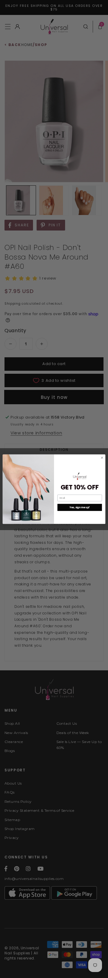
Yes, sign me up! (80, 507)
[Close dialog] (102, 457)
